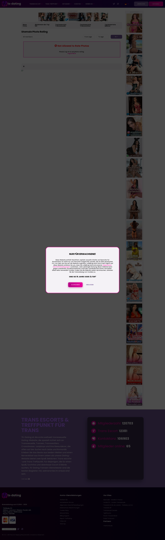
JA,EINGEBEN (75, 284)
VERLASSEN (89, 285)
